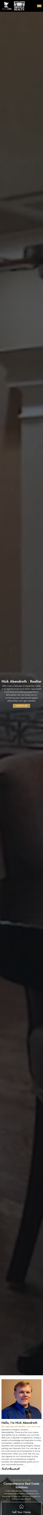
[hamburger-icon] (39, 6)
